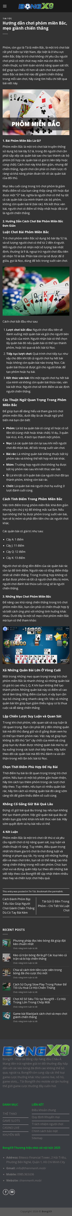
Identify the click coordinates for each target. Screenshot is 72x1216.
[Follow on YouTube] (12, 1192)
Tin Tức (7, 18)
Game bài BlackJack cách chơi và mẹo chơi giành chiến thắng (40, 1015)
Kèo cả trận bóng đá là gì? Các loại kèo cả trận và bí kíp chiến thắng (40, 957)
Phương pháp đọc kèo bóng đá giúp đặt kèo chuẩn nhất (39, 942)
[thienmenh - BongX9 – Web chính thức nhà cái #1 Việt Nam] (36, 6)
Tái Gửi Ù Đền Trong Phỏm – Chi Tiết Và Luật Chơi (53, 905)
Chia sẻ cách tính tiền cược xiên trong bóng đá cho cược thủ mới (37, 971)
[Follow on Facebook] (6, 1192)
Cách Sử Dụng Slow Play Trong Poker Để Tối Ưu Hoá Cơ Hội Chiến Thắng (40, 986)
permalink (57, 891)
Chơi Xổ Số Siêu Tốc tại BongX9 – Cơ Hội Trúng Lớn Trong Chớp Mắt (39, 1000)
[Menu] (5, 6)
